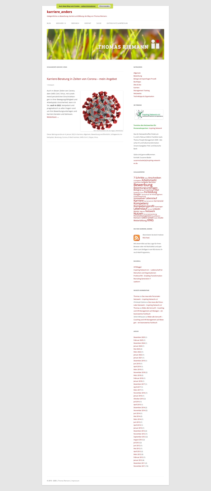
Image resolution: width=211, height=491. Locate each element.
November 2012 (139, 434)
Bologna (137, 190)
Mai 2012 (137, 448)
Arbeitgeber (137, 180)
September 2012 (139, 437)
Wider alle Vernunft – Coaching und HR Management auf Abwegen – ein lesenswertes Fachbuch (149, 311)
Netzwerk (150, 211)
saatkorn (137, 282)
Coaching (149, 190)
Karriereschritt (148, 201)
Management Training (142, 90)
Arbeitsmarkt (149, 180)
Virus (96, 137)
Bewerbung (95, 134)
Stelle (156, 218)
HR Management (157, 194)
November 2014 (139, 410)
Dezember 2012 (139, 431)
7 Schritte (139, 177)
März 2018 (137, 375)
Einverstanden (104, 6)
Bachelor (152, 182)
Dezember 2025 (139, 337)
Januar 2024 (138, 346)
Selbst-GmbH (147, 217)
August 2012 (138, 440)
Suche (98, 23)
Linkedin (156, 209)
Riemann (137, 218)
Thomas (136, 296)
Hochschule (145, 194)
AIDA (146, 178)
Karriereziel (158, 201)
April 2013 (137, 425)
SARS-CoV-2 (84, 137)
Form (142, 192)
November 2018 (139, 372)
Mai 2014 (137, 416)
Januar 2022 (138, 355)
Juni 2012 (137, 445)
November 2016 (139, 393)
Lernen (150, 209)
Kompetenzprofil (144, 206)
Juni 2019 (137, 363)
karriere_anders (59, 12)
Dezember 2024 (139, 343)
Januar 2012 (138, 460)
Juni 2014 (137, 413)
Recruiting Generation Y (142, 279)
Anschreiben (154, 177)
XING (150, 220)
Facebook (137, 192)
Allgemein (87, 134)
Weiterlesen (53, 117)
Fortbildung (150, 192)
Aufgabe (144, 182)
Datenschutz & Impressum (117, 23)
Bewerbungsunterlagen (146, 187)
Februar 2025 (138, 340)
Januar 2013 (138, 428)
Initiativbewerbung (140, 196)
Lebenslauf (140, 208)
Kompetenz (141, 203)
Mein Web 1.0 (61, 23)
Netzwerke (137, 93)
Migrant (142, 211)
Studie (160, 218)
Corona (65, 137)
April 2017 (137, 387)
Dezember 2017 (139, 384)
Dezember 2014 (139, 407)
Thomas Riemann (64, 481)
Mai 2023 (137, 349)
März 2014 (137, 419)
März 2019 (137, 369)
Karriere (80, 134)
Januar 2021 (138, 358)
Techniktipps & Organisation (144, 96)
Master (136, 211)
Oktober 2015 (138, 399)
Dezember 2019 (139, 361)
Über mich (75, 23)
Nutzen (138, 213)
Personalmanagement (143, 216)
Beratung (58, 137)
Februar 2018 (138, 378)
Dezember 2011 (139, 463)
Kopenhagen (159, 206)
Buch (143, 190)
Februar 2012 (138, 457)
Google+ (137, 194)
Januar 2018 (138, 381)
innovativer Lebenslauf (145, 198)
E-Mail (70, 137)
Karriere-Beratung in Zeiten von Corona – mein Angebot (82, 79)
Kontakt (87, 23)
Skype (91, 137)
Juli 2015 (136, 402)
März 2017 (137, 390)
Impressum (75, 481)
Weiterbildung (140, 220)
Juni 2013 (137, 422)
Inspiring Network (155, 128)
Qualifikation (156, 216)
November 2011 (139, 466)
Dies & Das (137, 85)
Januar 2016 (138, 396)
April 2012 (137, 451)
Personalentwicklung (150, 214)
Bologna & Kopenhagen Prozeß (145, 79)
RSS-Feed (146, 238)
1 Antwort (50, 85)
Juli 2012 (136, 442)
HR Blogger (138, 267)
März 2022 (137, 352)
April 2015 (137, 404)
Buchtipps (137, 82)
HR (150, 194)
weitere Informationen (88, 6)
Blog (49, 23)
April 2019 (137, 366)
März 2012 (137, 454)
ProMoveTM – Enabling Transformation (148, 276)
